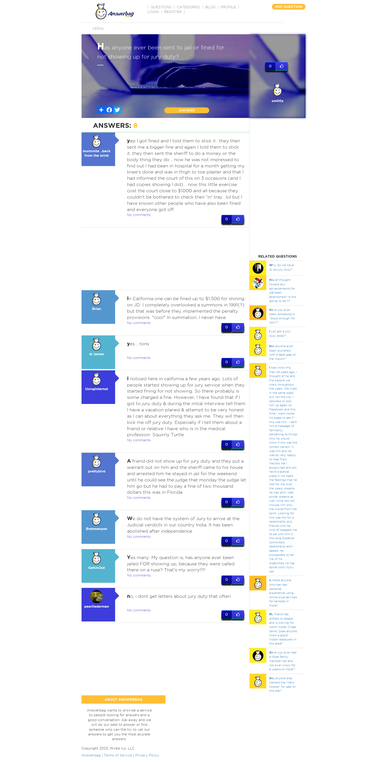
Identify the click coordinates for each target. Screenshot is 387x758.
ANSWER (187, 110)
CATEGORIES (188, 7)
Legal (98, 28)
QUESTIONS (161, 7)
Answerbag (91, 755)
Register (173, 12)
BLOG (210, 7)
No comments (138, 215)
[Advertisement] (165, 258)
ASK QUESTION (288, 7)
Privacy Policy (147, 755)
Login (153, 12)
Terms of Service (118, 755)
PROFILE (228, 7)
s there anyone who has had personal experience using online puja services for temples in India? (283, 593)
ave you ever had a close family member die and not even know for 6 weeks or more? (283, 661)
